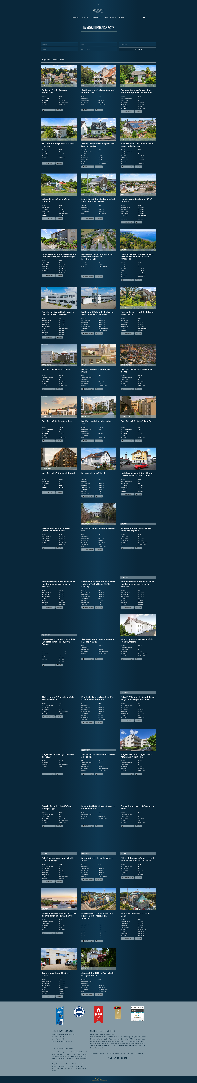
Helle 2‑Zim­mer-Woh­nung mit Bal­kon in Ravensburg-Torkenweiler (59, 144)
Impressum (104, 1053)
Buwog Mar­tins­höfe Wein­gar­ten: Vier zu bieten (57, 421)
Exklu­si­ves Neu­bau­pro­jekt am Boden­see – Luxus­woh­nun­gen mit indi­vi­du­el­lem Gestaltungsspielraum (138, 859)
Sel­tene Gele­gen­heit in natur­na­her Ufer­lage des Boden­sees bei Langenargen (136, 529)
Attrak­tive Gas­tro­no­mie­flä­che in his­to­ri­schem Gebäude (135, 914)
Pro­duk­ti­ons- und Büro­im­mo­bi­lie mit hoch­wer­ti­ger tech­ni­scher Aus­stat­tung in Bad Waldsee (58, 313)
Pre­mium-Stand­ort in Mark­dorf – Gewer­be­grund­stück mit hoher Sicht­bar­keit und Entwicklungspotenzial (97, 257)
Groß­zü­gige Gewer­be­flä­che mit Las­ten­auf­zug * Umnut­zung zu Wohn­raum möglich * (56, 529)
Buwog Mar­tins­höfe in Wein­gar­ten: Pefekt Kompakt (58, 473)
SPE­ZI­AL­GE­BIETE (96, 17)
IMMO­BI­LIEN (75, 17)
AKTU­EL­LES (113, 17)
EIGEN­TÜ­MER (85, 17)
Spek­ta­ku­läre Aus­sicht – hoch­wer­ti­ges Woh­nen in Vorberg (97, 859)
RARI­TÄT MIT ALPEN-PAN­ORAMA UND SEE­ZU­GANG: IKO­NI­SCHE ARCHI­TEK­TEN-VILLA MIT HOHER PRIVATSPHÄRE (137, 257)
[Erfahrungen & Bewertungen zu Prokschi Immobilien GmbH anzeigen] (137, 1013)
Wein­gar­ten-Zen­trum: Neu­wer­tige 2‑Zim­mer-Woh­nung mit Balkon (58, 755)
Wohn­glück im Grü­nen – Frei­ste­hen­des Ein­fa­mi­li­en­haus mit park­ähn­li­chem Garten (137, 144)
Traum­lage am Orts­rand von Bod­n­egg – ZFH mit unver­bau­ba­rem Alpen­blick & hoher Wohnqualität (137, 91)
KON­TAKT (122, 17)
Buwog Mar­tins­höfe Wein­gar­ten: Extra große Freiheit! (95, 370)
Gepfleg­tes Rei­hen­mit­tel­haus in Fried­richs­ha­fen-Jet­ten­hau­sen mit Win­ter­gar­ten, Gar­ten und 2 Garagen (59, 255)
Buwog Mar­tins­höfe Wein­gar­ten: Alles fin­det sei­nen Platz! (136, 370)
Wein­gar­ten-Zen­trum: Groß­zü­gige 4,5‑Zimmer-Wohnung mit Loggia (57, 807)
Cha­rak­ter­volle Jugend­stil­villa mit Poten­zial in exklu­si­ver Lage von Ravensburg (98, 974)
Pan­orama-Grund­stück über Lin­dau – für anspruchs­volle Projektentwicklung (98, 807)
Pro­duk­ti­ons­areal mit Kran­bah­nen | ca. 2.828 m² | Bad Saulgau (136, 200)
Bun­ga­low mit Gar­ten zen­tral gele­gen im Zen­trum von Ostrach (98, 529)
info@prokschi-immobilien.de (63, 1041)
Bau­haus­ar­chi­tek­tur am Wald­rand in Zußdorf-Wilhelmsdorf (56, 200)
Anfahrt (95, 1053)
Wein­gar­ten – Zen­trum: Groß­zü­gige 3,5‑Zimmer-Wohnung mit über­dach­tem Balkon (136, 755)
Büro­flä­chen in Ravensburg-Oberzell (93, 473)
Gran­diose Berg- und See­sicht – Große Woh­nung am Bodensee (137, 807)
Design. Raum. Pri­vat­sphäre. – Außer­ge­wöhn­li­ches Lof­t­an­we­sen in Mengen (58, 859)
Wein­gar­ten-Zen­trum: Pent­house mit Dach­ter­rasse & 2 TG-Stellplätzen (98, 755)
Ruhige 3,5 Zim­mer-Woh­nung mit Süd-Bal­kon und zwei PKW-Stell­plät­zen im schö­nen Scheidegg (137, 474)
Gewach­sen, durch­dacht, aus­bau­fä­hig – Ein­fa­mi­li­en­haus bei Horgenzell (137, 313)
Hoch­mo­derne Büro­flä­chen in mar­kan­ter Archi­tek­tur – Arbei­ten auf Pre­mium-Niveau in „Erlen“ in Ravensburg (58, 584)
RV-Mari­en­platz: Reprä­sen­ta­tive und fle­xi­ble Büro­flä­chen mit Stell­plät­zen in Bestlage (97, 698)
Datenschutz (114, 1053)
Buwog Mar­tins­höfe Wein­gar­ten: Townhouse (56, 369)
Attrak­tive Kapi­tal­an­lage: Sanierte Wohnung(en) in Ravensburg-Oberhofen (97, 640)
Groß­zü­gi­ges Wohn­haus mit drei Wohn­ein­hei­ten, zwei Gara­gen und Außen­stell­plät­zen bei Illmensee (138, 698)
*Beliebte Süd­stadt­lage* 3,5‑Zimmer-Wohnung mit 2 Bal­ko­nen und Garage (98, 91)
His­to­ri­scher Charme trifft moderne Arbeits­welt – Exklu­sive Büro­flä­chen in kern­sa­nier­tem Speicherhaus (97, 916)
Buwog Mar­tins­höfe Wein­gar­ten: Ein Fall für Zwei (136, 421)
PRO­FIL (106, 17)
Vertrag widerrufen (135, 1053)
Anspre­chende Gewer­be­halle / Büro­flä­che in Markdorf (56, 974)
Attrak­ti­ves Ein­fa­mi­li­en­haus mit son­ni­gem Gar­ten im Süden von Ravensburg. (98, 144)
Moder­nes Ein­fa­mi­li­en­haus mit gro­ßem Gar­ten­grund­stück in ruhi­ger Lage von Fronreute (98, 200)
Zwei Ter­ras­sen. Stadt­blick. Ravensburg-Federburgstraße (54, 91)
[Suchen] (144, 17)
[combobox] (59, 44)
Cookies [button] (123, 1053)
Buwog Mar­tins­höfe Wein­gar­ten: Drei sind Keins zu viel (96, 422)
